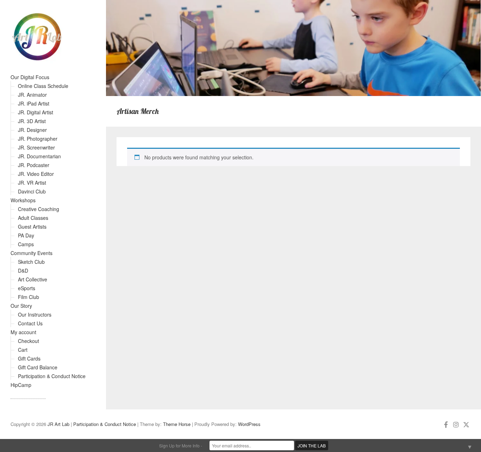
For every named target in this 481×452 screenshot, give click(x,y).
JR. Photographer (37, 138)
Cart (22, 349)
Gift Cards (29, 358)
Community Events (31, 252)
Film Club (28, 296)
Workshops (23, 200)
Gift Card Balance (37, 367)
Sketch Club (31, 261)
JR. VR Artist (32, 182)
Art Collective (32, 279)
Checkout (28, 340)
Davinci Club (32, 191)
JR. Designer (32, 129)
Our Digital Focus (30, 77)
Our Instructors (34, 314)
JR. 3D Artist (32, 121)
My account (23, 332)
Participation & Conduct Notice (52, 376)
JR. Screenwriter (36, 147)
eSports (26, 288)
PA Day (26, 235)
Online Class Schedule (43, 85)
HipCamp (21, 384)
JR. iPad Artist (33, 103)
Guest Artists (32, 226)
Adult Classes (33, 217)
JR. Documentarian (39, 156)
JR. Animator (32, 94)
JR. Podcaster (33, 164)
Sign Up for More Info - (180, 445)
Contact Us (30, 323)
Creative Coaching (38, 208)
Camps (26, 244)
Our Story (21, 305)
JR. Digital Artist (35, 112)
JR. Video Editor (36, 173)
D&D (23, 270)
